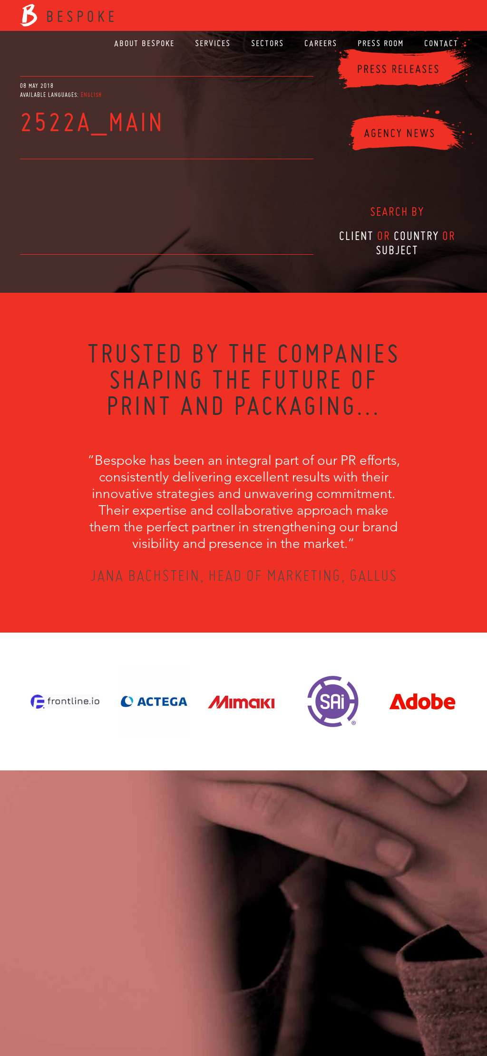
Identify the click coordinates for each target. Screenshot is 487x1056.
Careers (320, 43)
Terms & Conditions (261, 1004)
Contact (441, 43)
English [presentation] (91, 94)
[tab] (91, 94)
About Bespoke (144, 43)
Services (213, 43)
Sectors (267, 43)
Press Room (381, 43)
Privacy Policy (218, 1004)
